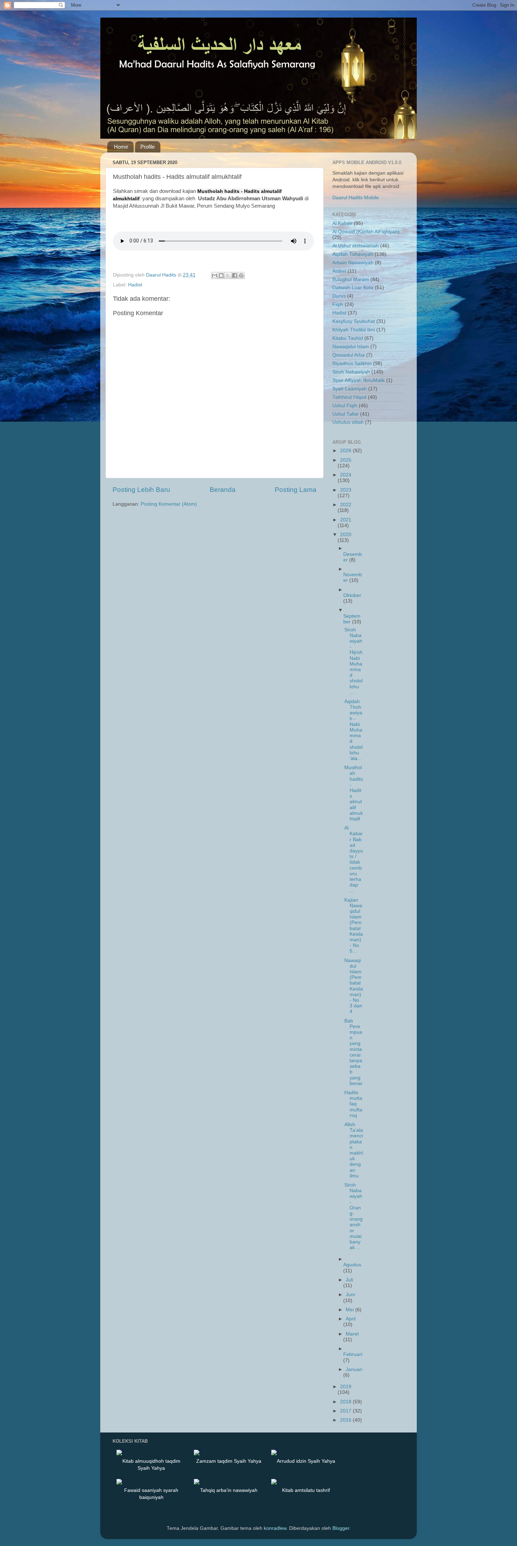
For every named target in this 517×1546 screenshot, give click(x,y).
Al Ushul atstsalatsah (355, 245)
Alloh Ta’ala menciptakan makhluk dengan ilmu (353, 1150)
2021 (345, 519)
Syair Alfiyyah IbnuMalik (358, 380)
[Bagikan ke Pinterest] (241, 275)
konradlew (275, 1528)
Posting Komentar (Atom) (169, 504)
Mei (350, 1309)
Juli (349, 1279)
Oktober (352, 595)
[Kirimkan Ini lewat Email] (214, 275)
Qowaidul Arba (348, 355)
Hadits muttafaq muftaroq (353, 1104)
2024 (345, 475)
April (351, 1318)
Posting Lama (296, 489)
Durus (339, 296)
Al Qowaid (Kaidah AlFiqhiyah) (366, 231)
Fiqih (337, 304)
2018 (346, 1401)
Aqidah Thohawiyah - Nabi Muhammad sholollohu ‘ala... (353, 730)
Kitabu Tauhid (347, 338)
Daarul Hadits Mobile (355, 197)
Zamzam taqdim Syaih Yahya (228, 1461)
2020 (345, 534)
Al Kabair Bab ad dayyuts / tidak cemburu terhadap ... (353, 859)
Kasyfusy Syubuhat (353, 321)
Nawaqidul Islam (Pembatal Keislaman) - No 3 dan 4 (353, 986)
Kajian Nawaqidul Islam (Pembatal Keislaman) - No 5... (353, 925)
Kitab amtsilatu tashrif (306, 1490)
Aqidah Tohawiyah (352, 254)
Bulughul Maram (350, 279)
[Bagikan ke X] (227, 275)
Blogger (340, 1528)
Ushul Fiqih (344, 405)
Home (121, 147)
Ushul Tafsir (345, 414)
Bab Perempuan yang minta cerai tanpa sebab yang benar (353, 1052)
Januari (354, 1369)
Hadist (135, 284)
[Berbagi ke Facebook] (234, 275)
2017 (346, 1411)
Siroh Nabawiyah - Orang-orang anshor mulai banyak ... (353, 1216)
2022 (345, 504)
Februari (352, 1354)
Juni (350, 1294)
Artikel (339, 271)
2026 (346, 450)
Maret (352, 1334)
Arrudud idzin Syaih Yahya (306, 1461)
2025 (345, 460)
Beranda (223, 489)
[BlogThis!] (221, 275)
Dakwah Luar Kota (353, 287)
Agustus (352, 1264)
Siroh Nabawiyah (351, 372)
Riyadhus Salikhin (352, 363)
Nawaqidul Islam (350, 346)
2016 (346, 1420)
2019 (345, 1386)
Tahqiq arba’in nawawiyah (228, 1490)
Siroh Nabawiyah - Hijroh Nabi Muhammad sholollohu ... (353, 661)
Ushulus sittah (348, 422)
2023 (345, 490)
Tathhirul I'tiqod (349, 397)
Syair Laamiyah (349, 388)
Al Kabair (342, 223)
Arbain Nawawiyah (353, 262)
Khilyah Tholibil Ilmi (353, 329)
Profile (147, 147)
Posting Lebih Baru (141, 489)
